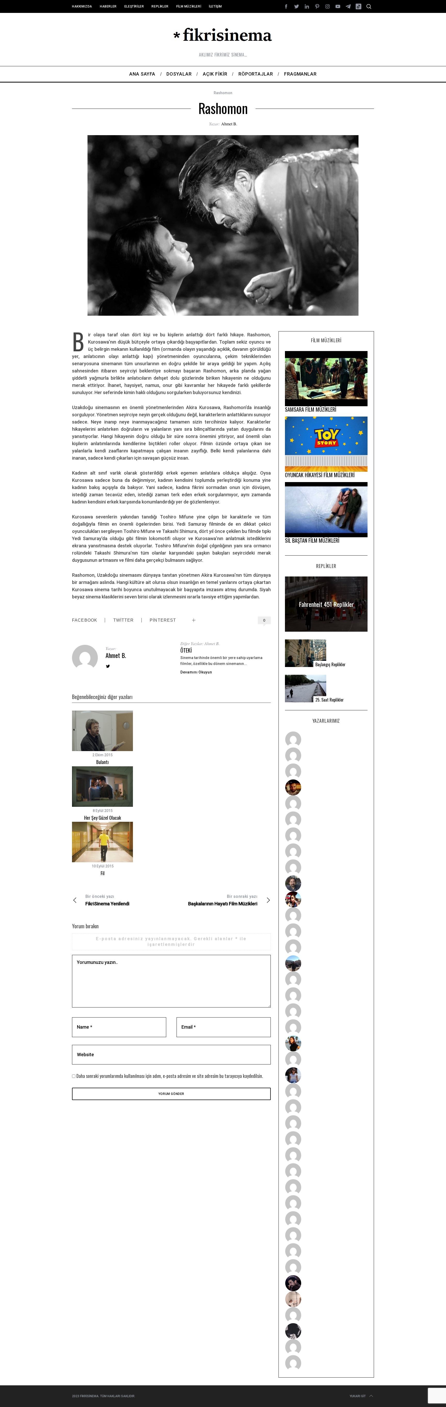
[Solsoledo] (326, 1171)
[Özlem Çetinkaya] (326, 819)
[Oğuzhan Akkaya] (326, 1155)
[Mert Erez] (326, 1331)
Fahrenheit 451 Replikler (326, 604)
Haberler (108, 6)
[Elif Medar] (326, 1299)
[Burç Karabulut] (326, 867)
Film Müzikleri (188, 6)
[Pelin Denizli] (326, 1219)
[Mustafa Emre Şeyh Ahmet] (326, 1011)
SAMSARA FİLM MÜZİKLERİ (310, 409)
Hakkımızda (82, 6)
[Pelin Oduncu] (326, 1043)
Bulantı (102, 762)
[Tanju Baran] (326, 771)
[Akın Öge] (326, 931)
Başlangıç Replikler (330, 664)
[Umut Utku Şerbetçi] (326, 1027)
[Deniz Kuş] (326, 787)
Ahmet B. (229, 123)
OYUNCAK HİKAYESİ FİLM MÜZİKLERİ (320, 475)
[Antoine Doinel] (326, 915)
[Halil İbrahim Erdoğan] (326, 755)
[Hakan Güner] (326, 1091)
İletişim (215, 6)
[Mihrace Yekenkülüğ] (326, 1347)
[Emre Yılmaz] (326, 979)
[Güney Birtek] (326, 1283)
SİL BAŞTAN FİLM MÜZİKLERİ (312, 540)
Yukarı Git (358, 1396)
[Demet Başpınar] (326, 947)
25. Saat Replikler (329, 699)
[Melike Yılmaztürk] (326, 1187)
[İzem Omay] (326, 1123)
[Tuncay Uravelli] (326, 963)
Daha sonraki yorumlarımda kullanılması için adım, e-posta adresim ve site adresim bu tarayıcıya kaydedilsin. (169, 1075)
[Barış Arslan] (326, 883)
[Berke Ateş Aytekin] (326, 1059)
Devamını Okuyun (196, 672)
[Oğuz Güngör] (326, 1363)
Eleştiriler (134, 6)
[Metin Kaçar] (326, 803)
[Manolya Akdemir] (326, 1315)
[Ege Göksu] (326, 1107)
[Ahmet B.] (326, 739)
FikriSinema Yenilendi (107, 900)
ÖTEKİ (186, 650)
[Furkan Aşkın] (326, 995)
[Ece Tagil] (326, 1235)
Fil (103, 873)
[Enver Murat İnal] (326, 1139)
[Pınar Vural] (326, 1203)
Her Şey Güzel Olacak (102, 817)
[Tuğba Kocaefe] (326, 851)
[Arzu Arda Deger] (326, 835)
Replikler (160, 6)
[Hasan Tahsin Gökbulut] (326, 1267)
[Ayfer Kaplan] (326, 899)
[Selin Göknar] (326, 1075)
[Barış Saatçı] (326, 1251)
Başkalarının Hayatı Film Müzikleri (222, 900)
